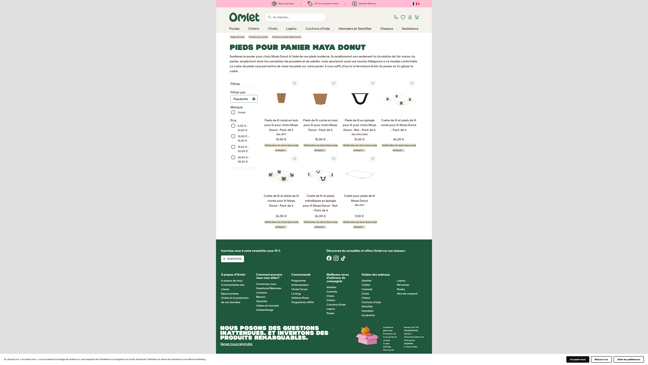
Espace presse (230, 293)
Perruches (403, 284)
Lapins (331, 308)
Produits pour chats (258, 37)
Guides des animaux (376, 274)
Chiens (331, 300)
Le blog (296, 293)
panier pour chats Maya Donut (267, 56)
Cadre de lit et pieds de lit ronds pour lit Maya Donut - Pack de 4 (398, 125)
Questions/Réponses (268, 288)
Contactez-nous (266, 283)
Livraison (261, 292)
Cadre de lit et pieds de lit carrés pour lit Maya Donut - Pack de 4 (281, 200)
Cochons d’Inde (371, 302)
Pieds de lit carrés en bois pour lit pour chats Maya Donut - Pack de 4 (320, 125)
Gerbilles (367, 306)
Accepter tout (578, 359)
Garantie (261, 301)
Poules (330, 313)
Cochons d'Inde (336, 304)
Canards (332, 291)
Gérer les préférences (628, 359)
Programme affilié (302, 302)
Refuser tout (601, 359)
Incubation (368, 315)
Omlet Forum (299, 289)
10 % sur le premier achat (326, 3)
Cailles (366, 284)
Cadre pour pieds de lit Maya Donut (359, 200)
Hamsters (367, 310)
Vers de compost (407, 293)
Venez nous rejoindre (236, 344)
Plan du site (388, 350)
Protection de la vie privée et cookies (390, 337)
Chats (330, 295)
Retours (260, 296)
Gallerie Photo (300, 297)
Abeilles (331, 287)
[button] (394, 274)
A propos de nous (231, 280)
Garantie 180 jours (367, 3)
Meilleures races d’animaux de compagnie (338, 278)
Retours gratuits (286, 3)
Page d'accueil (237, 37)
